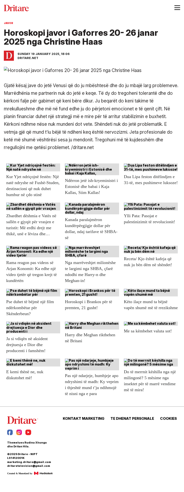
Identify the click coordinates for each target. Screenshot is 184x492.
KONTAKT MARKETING (83, 418)
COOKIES (168, 418)
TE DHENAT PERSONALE (132, 418)
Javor (8, 23)
